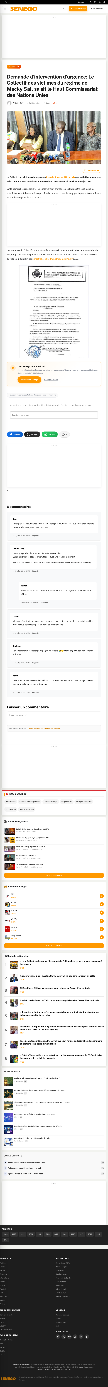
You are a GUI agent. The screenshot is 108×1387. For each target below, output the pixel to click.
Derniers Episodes (6, 1315)
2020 (56, 1234)
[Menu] (4, 8)
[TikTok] (104, 2)
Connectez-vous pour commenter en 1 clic (44, 728)
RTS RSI (2, 1355)
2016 (90, 1234)
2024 (22, 1234)
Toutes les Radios (6, 1340)
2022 (39, 1234)
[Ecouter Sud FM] (102, 913)
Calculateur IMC (61, 1281)
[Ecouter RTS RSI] (102, 929)
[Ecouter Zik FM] (102, 904)
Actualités (14, 66)
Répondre (35, 535)
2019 (65, 1234)
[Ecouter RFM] (102, 896)
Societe (2, 1267)
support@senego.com (86, 1367)
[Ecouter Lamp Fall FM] (102, 937)
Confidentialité (66, 1369)
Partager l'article (51, 380)
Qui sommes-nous (62, 1315)
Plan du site (40, 1369)
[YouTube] (99, 2)
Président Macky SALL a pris (60, 177)
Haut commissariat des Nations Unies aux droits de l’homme (32, 395)
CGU (57, 1326)
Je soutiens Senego (29, 379)
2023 (31, 1234)
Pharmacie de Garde (63, 1278)
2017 (81, 1234)
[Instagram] (75, 1336)
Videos (2, 1300)
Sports (2, 1285)
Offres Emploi (61, 1289)
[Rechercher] (64, 8)
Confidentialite (61, 1322)
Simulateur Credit (62, 1293)
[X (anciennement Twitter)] (94, 2)
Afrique (2, 1304)
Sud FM (2, 1351)
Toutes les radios (54, 946)
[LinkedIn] (81, 1336)
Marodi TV (3, 1318)
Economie (3, 1274)
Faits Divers (4, 1296)
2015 (98, 1234)
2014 (6, 1240)
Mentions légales (51, 1369)
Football (3, 1289)
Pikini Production (6, 1330)
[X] (63, 1336)
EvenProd (3, 1322)
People (2, 1281)
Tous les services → (63, 1296)
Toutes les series (54, 875)
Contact (58, 1318)
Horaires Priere (61, 1274)
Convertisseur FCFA (63, 1263)
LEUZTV (3, 1326)
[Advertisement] (54, 38)
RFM (1, 1343)
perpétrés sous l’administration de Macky (52, 259)
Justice (2, 1270)
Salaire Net (60, 1270)
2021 (48, 1234)
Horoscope (60, 1285)
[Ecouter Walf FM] (102, 921)
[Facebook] (90, 2)
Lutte (2, 1293)
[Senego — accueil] (24, 8)
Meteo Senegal (61, 1267)
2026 (6, 1234)
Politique (3, 1263)
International (4, 1278)
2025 (14, 1234)
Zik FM (2, 1347)
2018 (73, 1234)
